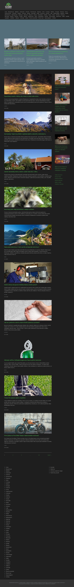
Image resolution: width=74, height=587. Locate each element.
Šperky (25, 16)
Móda (66, 13)
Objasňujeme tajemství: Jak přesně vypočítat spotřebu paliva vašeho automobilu (35, 53)
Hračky (19, 13)
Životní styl (41, 18)
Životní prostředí (33, 18)
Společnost (31, 16)
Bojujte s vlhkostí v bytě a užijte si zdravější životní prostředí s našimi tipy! (14, 53)
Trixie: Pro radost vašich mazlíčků (14, 398)
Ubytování (58, 16)
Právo (53, 14)
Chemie (27, 11)
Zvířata (54, 18)
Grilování (14, 13)
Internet (24, 13)
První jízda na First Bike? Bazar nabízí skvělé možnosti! (21, 435)
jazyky (5, 256)
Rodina (11, 16)
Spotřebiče (41, 16)
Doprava (39, 11)
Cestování (22, 11)
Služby (21, 16)
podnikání (6, 332)
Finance (62, 11)
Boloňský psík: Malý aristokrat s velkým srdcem (19, 209)
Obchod (26, 14)
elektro (5, 65)
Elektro (52, 11)
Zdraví (26, 18)
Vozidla (67, 16)
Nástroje (21, 14)
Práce (49, 14)
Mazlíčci (62, 13)
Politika (45, 14)
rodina (5, 181)
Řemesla (7, 16)
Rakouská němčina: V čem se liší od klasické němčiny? (21, 247)
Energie (57, 11)
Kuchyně (42, 13)
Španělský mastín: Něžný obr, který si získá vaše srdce (21, 96)
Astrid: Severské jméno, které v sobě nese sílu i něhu (20, 171)
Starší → (50, 455)
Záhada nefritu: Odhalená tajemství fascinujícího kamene (22, 360)
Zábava (17, 18)
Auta (6, 11)
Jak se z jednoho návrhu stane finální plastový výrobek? (22, 322)
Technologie (52, 16)
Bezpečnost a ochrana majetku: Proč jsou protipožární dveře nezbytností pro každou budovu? (61, 108)
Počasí (35, 14)
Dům (43, 11)
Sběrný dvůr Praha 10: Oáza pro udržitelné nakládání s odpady (61, 168)
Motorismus (8, 14)
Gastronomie (8, 13)
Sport (36, 16)
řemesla (5, 294)
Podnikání (40, 14)
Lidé (51, 13)
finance (27, 65)
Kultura (47, 13)
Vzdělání (12, 18)
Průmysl (63, 14)
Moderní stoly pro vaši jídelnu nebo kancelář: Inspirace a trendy (61, 128)
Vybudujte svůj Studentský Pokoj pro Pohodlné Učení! (62, 87)
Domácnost (33, 11)
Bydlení (17, 11)
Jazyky (28, 13)
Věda (63, 16)
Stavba (46, 16)
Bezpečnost (11, 11)
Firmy (66, 11)
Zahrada (22, 18)
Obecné (31, 14)
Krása (38, 13)
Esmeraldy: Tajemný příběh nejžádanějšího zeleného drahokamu (25, 134)
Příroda (58, 14)
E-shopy (48, 11)
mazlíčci (5, 219)
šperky (5, 143)
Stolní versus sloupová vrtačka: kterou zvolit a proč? (20, 285)
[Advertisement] (37, 30)
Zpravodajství (48, 18)
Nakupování (14, 14)
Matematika (56, 13)
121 (39, 455)
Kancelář (33, 13)
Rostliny (16, 16)
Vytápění (7, 18)
